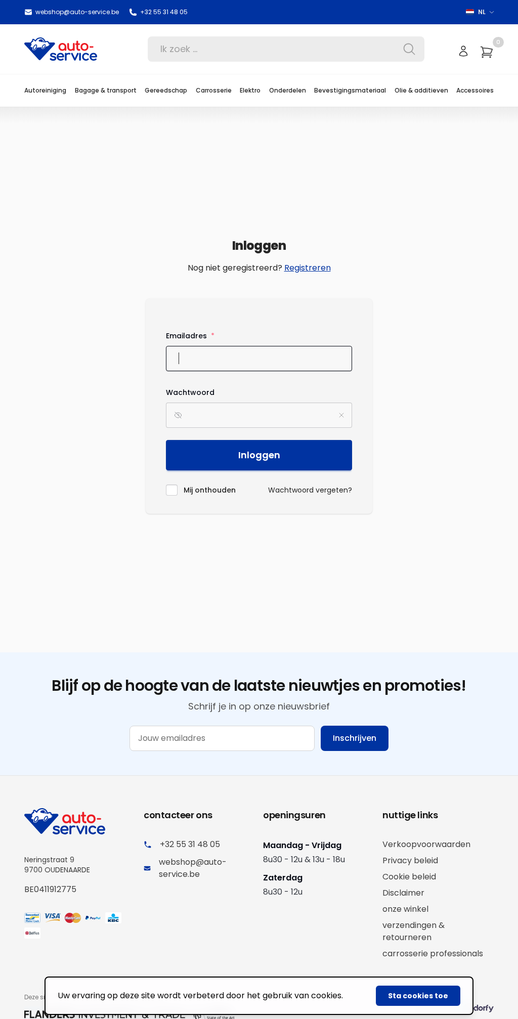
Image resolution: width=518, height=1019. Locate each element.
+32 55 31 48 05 (164, 12)
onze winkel (405, 909)
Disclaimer (403, 893)
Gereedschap (166, 90)
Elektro (250, 90)
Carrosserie (214, 90)
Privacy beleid (410, 860)
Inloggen (259, 455)
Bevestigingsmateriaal (350, 90)
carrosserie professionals (432, 953)
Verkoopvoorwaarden (426, 844)
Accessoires (475, 90)
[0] (487, 52)
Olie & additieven (421, 90)
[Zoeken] (406, 49)
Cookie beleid (409, 876)
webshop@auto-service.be (77, 12)
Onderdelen (287, 90)
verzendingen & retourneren (413, 931)
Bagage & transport (106, 90)
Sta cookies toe (418, 996)
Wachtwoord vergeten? (310, 490)
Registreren (307, 268)
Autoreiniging (45, 90)
